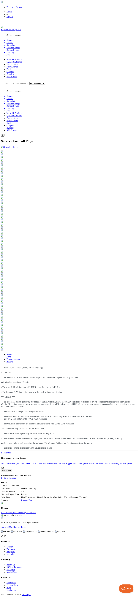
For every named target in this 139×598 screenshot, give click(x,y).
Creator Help (12, 585)
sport (75, 463)
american (93, 463)
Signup (10, 16)
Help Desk (11, 582)
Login (9, 12)
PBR (45, 463)
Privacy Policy (20, 527)
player (85, 463)
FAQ (9, 357)
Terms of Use (7, 527)
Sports (15, 147)
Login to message (8, 478)
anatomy (115, 463)
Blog (9, 587)
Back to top (6, 453)
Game (33, 463)
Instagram (11, 551)
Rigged (69, 463)
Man (55, 463)
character (62, 463)
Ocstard (6, 147)
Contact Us (11, 590)
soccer (50, 463)
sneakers (101, 463)
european (16, 463)
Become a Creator (14, 7)
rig (126, 463)
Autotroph (26, 594)
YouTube (10, 554)
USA (130, 463)
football (108, 463)
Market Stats (12, 572)
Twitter (10, 547)
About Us (11, 565)
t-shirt (80, 463)
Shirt (3, 463)
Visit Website (7, 512)
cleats (23, 463)
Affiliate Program (14, 567)
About (9, 354)
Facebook (11, 549)
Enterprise (11, 569)
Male (28, 463)
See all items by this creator (24, 512)
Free (8, 55)
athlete (39, 463)
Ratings (10, 362)
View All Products (14, 59)
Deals (9, 69)
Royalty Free (26, 500)
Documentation (13, 359)
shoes (122, 463)
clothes (9, 463)
